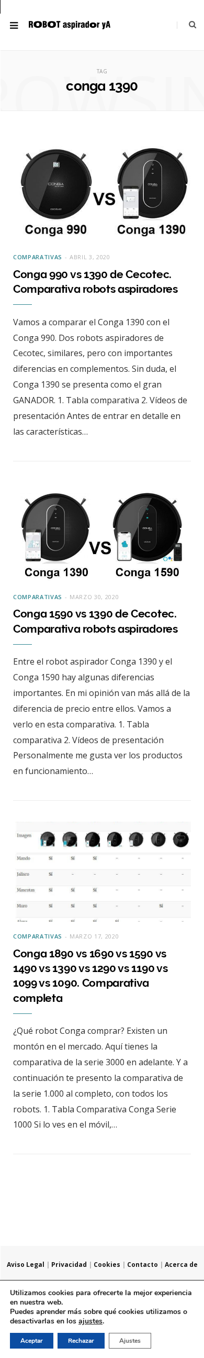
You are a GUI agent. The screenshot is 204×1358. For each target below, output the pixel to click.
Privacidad (69, 1264)
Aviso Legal (25, 1264)
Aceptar (31, 1341)
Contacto (142, 1264)
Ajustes (130, 1341)
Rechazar (81, 1341)
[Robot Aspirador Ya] (69, 25)
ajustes (90, 1321)
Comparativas (37, 257)
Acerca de (181, 1264)
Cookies (107, 1264)
